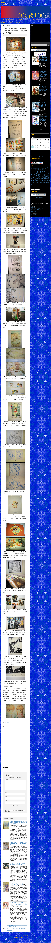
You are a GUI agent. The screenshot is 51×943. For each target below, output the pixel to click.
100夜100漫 (4, 2)
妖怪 (35, 178)
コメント (7, 779)
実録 (37, 178)
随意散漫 (45, 50)
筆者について (5, 22)
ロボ (41, 174)
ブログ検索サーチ (35, 160)
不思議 (44, 174)
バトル (34, 172)
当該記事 (10, 109)
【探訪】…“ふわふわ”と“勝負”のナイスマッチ (18, 843)
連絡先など (38, 194)
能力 (38, 182)
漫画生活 (33, 207)
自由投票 (33, 194)
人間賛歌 (33, 176)
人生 (48, 174)
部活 (41, 182)
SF (32, 168)
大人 (32, 178)
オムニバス (44, 168)
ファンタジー (42, 172)
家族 (39, 178)
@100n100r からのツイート (37, 156)
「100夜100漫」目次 (7, 20)
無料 (37, 197)
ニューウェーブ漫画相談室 (37, 208)
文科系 (39, 180)
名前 (6, 792)
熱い (34, 182)
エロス (34, 168)
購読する (34, 42)
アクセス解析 (41, 197)
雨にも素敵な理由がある (36, 209)
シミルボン (33, 211)
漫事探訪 (7, 722)
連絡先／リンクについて (17, 22)
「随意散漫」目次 (30, 20)
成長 (34, 180)
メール (6, 796)
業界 (44, 180)
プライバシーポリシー (42, 20)
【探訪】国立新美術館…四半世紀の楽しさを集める (18, 822)
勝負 (40, 176)
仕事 (37, 176)
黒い (33, 184)
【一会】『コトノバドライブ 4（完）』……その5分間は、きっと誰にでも (18, 904)
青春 (43, 182)
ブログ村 (43, 194)
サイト (6, 800)
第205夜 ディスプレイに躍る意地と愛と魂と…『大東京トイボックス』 (43, 89)
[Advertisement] (13, 735)
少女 (42, 178)
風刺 (47, 182)
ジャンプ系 (41, 169)
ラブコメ (38, 174)
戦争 (37, 180)
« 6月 (32, 150)
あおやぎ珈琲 (34, 214)
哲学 (43, 176)
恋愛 (44, 178)
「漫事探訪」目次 (19, 20)
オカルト (39, 168)
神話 (36, 182)
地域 (45, 176)
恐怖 (47, 178)
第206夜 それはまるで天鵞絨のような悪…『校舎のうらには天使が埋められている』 (43, 74)
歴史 (47, 180)
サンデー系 (35, 169)
